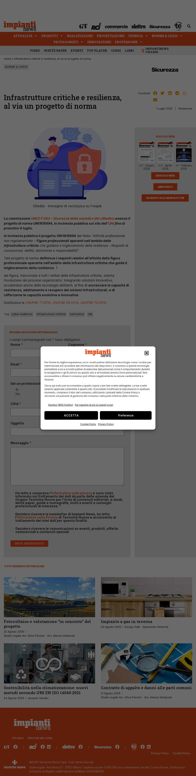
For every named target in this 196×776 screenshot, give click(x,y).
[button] (147, 353)
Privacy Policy (106, 424)
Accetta (71, 415)
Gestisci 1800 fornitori (60, 404)
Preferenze (125, 415)
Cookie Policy (88, 424)
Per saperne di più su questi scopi (94, 404)
